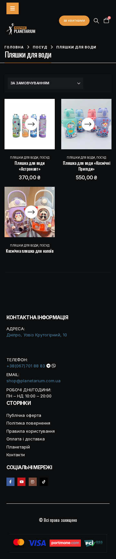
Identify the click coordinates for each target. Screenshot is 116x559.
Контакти (15, 454)
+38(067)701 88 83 (25, 365)
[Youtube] (21, 482)
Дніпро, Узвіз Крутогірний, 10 (36, 334)
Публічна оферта (23, 415)
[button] (96, 20)
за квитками (74, 20)
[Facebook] (10, 482)
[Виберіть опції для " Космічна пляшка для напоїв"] (31, 212)
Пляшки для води (24, 157)
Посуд (44, 157)
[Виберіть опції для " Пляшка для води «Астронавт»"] (31, 124)
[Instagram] (33, 482)
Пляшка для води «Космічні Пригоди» (86, 166)
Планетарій (18, 446)
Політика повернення (28, 423)
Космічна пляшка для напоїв (29, 251)
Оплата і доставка (25, 438)
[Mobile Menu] (12, 8)
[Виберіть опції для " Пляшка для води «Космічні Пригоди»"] (88, 124)
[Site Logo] (20, 29)
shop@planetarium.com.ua (33, 380)
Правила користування (30, 431)
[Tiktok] (44, 482)
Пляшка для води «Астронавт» (29, 166)
